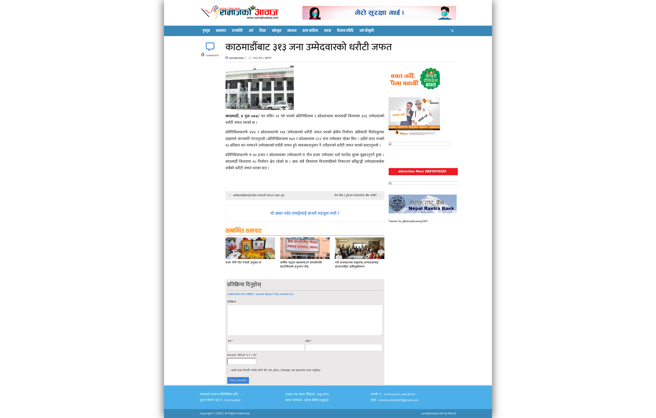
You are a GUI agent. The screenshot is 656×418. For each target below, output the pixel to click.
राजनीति (237, 31)
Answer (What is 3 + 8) (242, 355)
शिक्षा (262, 31)
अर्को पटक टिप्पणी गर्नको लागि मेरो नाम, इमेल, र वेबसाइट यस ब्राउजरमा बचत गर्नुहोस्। (276, 370)
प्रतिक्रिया (231, 302)
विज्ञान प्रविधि (345, 31)
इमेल (308, 341)
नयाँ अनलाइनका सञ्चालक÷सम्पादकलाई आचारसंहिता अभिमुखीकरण (356, 265)
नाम (230, 341)
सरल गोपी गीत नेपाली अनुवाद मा (243, 263)
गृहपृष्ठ (206, 31)
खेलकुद (277, 31)
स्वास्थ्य (292, 31)
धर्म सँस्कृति (367, 31)
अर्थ (251, 31)
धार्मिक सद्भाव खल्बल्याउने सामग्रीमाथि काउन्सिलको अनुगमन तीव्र (301, 265)
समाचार (221, 31)
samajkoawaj (236, 58)
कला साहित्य (310, 31)
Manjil (452, 413)
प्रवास (327, 31)
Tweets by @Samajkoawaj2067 (408, 221)
